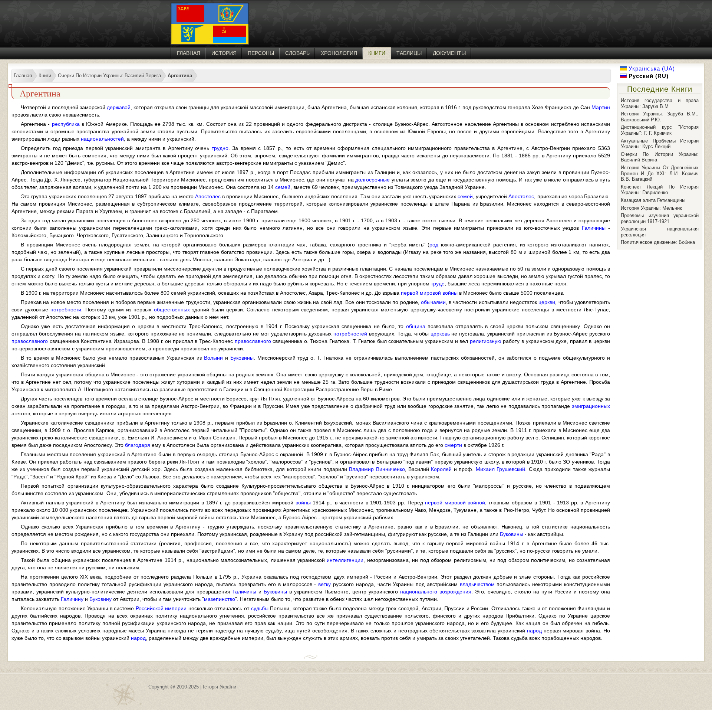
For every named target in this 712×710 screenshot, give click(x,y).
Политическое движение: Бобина (658, 242)
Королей (441, 469)
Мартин (600, 107)
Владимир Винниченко (377, 469)
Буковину (100, 599)
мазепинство (219, 599)
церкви (546, 302)
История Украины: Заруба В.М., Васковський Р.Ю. (660, 116)
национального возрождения (435, 592)
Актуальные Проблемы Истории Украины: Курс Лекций (660, 144)
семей (282, 187)
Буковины (242, 358)
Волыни (213, 358)
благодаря (137, 445)
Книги (376, 53)
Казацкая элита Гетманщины (653, 200)
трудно (220, 148)
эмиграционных (591, 406)
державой (119, 107)
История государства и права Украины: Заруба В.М (660, 103)
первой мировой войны (429, 293)
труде (438, 284)
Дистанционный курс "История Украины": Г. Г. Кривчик (660, 130)
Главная (188, 53)
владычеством (477, 584)
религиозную (485, 341)
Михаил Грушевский (500, 469)
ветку (324, 584)
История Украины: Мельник (651, 208)
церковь (440, 334)
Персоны (261, 53)
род (433, 245)
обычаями (433, 302)
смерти (453, 445)
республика (66, 124)
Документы (449, 53)
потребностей (350, 334)
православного (29, 341)
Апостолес (208, 196)
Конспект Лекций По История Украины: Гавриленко (660, 190)
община (415, 326)
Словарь (297, 53)
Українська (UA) (651, 68)
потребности (65, 310)
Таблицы (409, 53)
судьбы (259, 608)
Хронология (339, 53)
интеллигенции (345, 560)
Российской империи (161, 608)
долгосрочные (372, 180)
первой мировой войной (455, 502)
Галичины (594, 228)
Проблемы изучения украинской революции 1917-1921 (660, 218)
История (224, 53)
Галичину (72, 599)
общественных (172, 310)
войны (303, 502)
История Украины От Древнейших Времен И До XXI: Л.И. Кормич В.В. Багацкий (660, 173)
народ (534, 631)
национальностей (102, 139)
